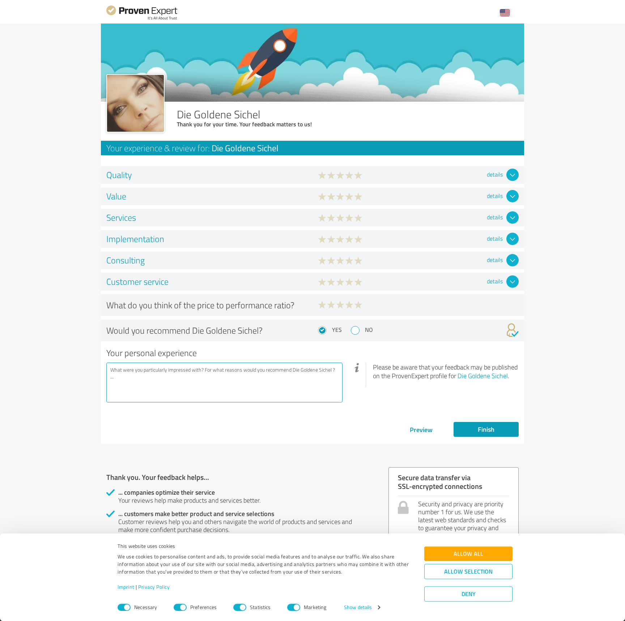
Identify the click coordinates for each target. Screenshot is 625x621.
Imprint (126, 587)
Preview (421, 430)
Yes (337, 330)
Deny (469, 594)
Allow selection (468, 571)
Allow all (468, 554)
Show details (358, 607)
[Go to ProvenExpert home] (141, 18)
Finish (486, 429)
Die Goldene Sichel (483, 375)
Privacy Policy (154, 587)
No (369, 330)
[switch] (180, 607)
